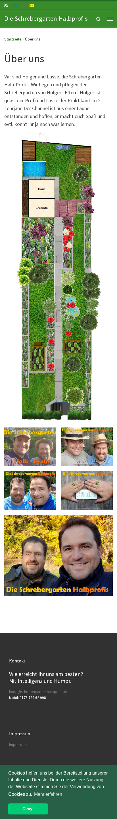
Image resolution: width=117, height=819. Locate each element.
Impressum (18, 744)
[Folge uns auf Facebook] (14, 5)
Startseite (13, 39)
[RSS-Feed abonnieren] (6, 5)
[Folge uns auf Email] (32, 5)
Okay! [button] (28, 809)
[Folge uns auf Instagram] (23, 5)
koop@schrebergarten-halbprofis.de (38, 691)
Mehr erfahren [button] (48, 794)
